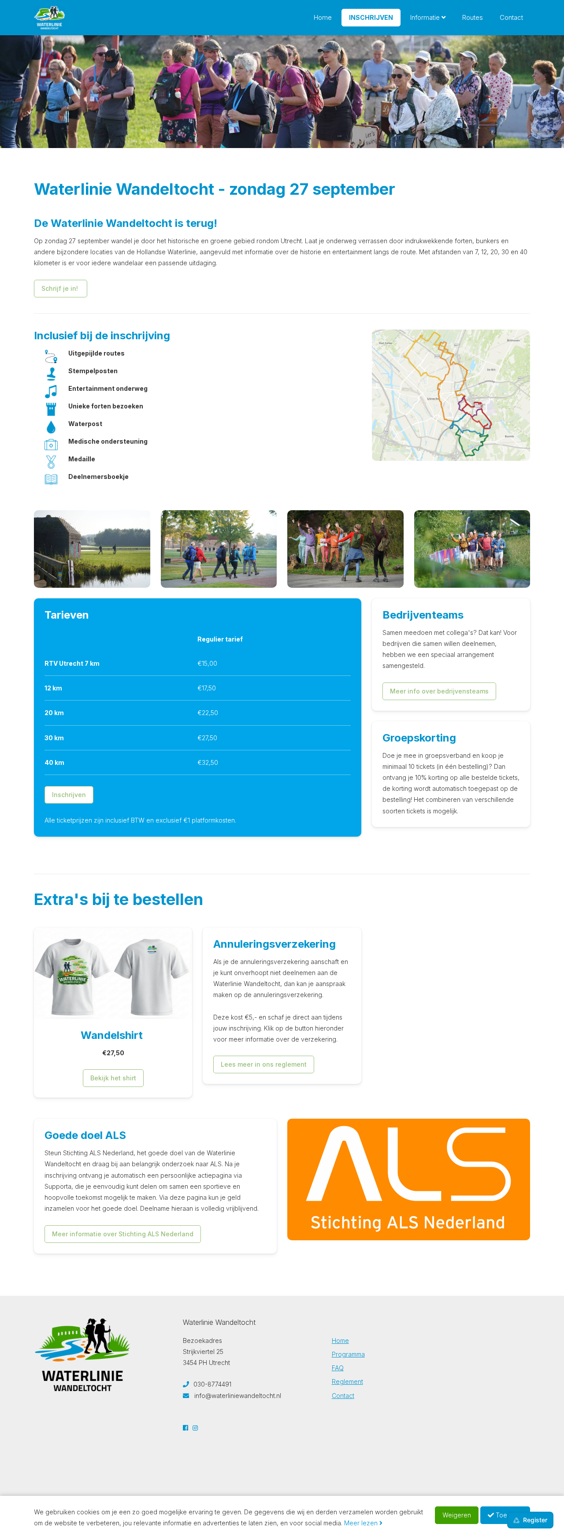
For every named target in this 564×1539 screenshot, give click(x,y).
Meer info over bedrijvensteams (439, 691)
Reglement (347, 1381)
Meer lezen (361, 1523)
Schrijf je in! (60, 288)
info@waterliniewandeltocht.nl (237, 1395)
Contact (511, 17)
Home (323, 17)
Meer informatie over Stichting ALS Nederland (122, 1234)
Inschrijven (371, 17)
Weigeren (456, 1515)
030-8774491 (211, 1384)
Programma (348, 1354)
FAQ (338, 1368)
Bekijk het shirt (113, 1078)
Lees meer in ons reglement (264, 1064)
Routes (472, 17)
